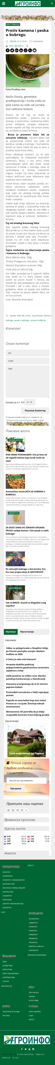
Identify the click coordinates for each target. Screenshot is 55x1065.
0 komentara (38, 41)
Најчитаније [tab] (27, 631)
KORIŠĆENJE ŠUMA (9, 977)
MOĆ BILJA (6, 1016)
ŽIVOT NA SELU (34, 992)
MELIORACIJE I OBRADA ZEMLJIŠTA (14, 888)
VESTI (3, 912)
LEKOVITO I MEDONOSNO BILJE (13, 904)
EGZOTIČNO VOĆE (9, 884)
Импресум (6, 1057)
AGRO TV (31, 865)
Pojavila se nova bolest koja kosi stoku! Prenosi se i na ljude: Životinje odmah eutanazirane (26, 703)
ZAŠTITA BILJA (7, 900)
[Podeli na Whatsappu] (26, 50)
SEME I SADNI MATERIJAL (11, 973)
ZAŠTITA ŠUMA (7, 969)
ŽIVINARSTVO (33, 938)
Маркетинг (40, 1054)
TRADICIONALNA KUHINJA (11, 1012)
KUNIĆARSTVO (33, 950)
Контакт (15, 1057)
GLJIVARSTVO (7, 908)
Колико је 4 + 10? (15, 402)
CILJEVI (31, 1016)
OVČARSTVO (33, 927)
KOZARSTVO (33, 931)
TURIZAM (32, 996)
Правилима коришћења (19, 420)
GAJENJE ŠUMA (7, 966)
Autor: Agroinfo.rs (16, 46)
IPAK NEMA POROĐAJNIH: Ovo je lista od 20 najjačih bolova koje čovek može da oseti (26, 457)
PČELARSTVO (33, 942)
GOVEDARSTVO (34, 919)
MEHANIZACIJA (6, 986)
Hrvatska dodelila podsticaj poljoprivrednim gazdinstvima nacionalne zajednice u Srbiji (27, 667)
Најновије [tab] (11, 631)
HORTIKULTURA (8, 892)
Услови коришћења (25, 1054)
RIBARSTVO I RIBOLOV (36, 946)
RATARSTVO (6, 872)
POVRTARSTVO (8, 876)
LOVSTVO (6, 981)
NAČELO (31, 1019)
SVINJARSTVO (33, 923)
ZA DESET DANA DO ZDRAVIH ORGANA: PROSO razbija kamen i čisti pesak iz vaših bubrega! (27, 530)
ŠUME (4, 962)
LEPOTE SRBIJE (33, 1000)
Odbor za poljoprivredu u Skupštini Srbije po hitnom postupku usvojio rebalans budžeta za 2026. (27, 651)
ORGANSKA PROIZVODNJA (37, 955)
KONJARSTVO (33, 934)
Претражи (15, 788)
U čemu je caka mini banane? (21, 659)
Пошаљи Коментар (35, 410)
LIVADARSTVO (7, 896)
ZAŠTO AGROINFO (35, 1012)
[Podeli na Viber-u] (30, 50)
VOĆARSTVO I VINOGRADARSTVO (14, 880)
